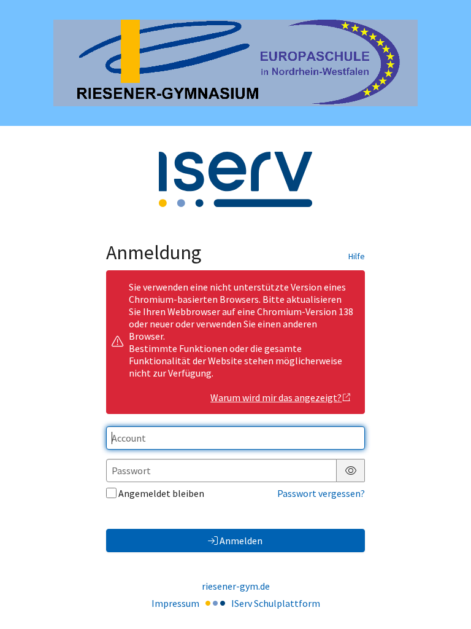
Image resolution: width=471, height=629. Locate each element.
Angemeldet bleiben (161, 493)
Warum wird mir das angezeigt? (276, 397)
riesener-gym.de (236, 586)
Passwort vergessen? (321, 493)
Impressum (175, 603)
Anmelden (241, 540)
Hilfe (356, 256)
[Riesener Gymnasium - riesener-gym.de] (235, 63)
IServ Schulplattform (275, 603)
